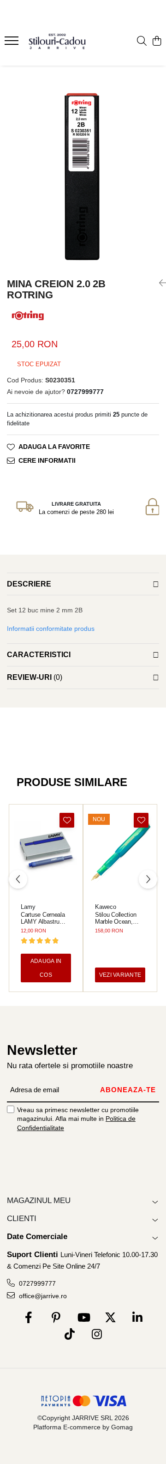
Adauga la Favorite (54, 446)
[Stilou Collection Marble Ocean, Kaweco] (120, 852)
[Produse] (13, 43)
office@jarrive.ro (42, 1296)
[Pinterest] (56, 1318)
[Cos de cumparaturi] (156, 41)
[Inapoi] (159, 283)
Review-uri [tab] (34, 677)
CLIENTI (21, 1218)
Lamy (28, 906)
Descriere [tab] (29, 584)
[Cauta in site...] (142, 41)
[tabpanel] (83, 173)
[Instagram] (97, 1334)
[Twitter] (110, 1318)
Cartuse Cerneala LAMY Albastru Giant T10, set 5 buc (43, 918)
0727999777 (36, 1283)
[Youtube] (83, 1318)
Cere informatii (47, 460)
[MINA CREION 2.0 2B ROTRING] (83, 173)
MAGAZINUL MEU (39, 1200)
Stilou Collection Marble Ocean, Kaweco (115, 918)
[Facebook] (29, 1318)
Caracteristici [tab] (39, 655)
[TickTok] (69, 1334)
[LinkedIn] (138, 1318)
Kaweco (105, 906)
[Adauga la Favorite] (66, 820)
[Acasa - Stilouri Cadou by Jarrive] (57, 41)
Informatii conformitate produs (51, 628)
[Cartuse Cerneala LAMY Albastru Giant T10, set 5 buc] (46, 852)
